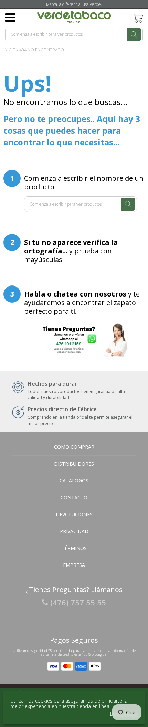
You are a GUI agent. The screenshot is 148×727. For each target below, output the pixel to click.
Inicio (9, 50)
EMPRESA (74, 565)
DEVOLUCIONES (74, 514)
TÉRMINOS (74, 548)
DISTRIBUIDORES (74, 463)
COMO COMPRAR (74, 447)
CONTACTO (74, 497)
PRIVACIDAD (74, 531)
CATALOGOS (74, 480)
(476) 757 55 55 (78, 602)
